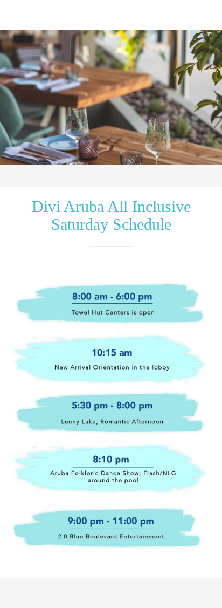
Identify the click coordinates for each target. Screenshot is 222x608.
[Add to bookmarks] (162, 595)
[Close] (15, 15)
